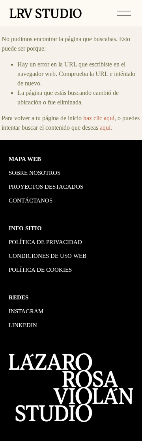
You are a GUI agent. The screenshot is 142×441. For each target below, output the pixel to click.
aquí (105, 127)
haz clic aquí (98, 118)
